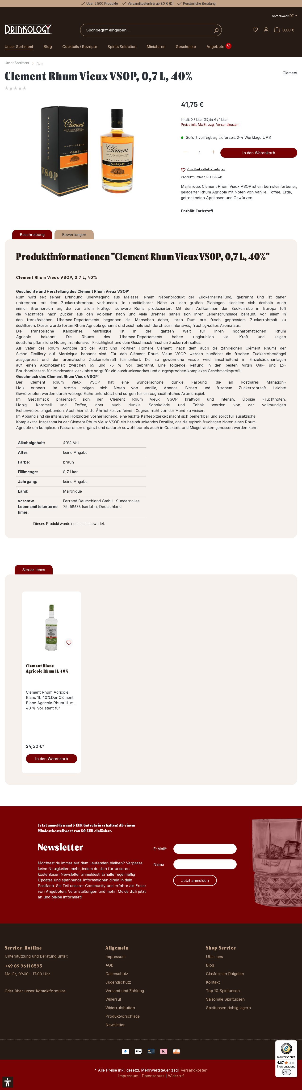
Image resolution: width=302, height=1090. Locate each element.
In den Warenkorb (258, 152)
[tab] (32, 234)
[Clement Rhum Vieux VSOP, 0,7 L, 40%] (88, 150)
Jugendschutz (118, 982)
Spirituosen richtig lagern (228, 1007)
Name (158, 864)
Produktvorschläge (122, 1016)
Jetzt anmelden (195, 880)
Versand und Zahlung (124, 990)
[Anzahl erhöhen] (213, 153)
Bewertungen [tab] (74, 234)
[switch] (286, 1072)
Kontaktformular (50, 991)
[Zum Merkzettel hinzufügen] (68, 643)
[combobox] (145, 30)
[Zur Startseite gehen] (28, 29)
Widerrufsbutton (120, 1007)
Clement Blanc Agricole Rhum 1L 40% (47, 668)
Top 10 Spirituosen (223, 990)
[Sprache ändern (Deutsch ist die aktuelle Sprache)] (284, 16)
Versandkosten (194, 1070)
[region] (88, 150)
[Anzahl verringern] (186, 153)
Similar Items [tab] (33, 569)
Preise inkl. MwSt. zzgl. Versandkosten (210, 125)
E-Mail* (160, 848)
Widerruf (113, 999)
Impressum (115, 956)
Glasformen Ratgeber (225, 973)
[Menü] (294, 1043)
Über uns (214, 956)
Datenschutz (116, 973)
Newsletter (115, 1024)
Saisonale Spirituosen (225, 999)
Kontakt (213, 982)
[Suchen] (216, 30)
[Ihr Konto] (266, 30)
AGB (109, 965)
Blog (210, 965)
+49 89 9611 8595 (23, 965)
